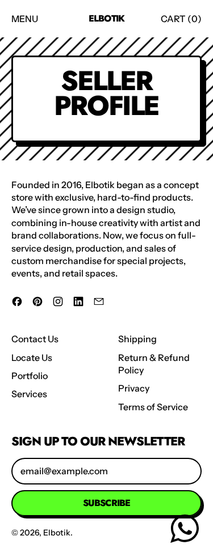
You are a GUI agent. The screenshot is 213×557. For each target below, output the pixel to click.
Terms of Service (153, 407)
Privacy (133, 388)
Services (29, 393)
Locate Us (31, 357)
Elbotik (106, 19)
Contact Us (35, 339)
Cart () (181, 22)
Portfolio (29, 375)
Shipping (137, 339)
